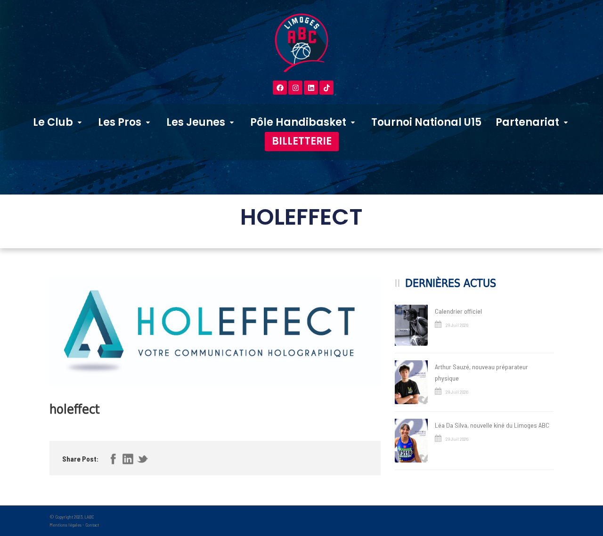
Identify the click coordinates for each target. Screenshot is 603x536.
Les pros (119, 122)
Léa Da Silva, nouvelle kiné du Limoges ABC (492, 425)
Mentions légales (65, 525)
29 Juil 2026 (457, 325)
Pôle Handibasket (298, 122)
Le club (53, 122)
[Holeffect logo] (215, 331)
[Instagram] (295, 88)
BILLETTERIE (302, 141)
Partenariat (527, 122)
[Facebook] (280, 88)
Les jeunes (195, 122)
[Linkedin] (311, 88)
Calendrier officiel (458, 311)
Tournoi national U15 (426, 122)
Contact (92, 525)
